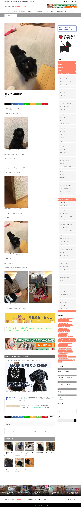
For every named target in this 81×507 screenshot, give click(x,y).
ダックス (60, 338)
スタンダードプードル (63, 336)
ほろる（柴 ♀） (62, 120)
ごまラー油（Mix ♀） (63, 235)
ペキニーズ (70, 346)
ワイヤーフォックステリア (63, 360)
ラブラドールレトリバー (63, 358)
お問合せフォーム (38, 407)
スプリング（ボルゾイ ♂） (64, 109)
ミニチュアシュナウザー (63, 353)
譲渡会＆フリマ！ (61, 67)
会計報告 (60, 70)
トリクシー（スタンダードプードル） (66, 258)
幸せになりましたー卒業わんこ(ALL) (65, 310)
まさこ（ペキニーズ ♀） (64, 128)
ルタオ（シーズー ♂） (63, 134)
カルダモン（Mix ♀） (63, 89)
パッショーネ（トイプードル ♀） (65, 100)
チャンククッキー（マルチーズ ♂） (66, 219)
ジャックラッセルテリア (63, 333)
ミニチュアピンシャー (63, 356)
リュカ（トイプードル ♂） (64, 210)
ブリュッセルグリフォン (63, 345)
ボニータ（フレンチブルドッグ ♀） (66, 255)
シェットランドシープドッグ (64, 330)
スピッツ (70, 336)
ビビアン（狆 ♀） (11, 15)
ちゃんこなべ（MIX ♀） (64, 252)
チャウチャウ (67, 338)
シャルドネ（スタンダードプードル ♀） (66, 216)
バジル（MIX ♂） (62, 114)
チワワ (60, 340)
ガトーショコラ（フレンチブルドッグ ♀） (67, 166)
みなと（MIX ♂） (62, 285)
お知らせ (60, 61)
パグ (60, 341)
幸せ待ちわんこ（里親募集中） (64, 73)
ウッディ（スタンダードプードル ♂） (66, 224)
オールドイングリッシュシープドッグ (65, 325)
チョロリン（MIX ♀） (63, 291)
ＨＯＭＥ (9, 11)
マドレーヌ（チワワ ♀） (64, 95)
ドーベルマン (73, 340)
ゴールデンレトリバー (63, 328)
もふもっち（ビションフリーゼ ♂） (66, 205)
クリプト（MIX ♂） (63, 131)
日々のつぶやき (61, 64)
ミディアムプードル (68, 351)
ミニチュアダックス (62, 355)
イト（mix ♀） (62, 75)
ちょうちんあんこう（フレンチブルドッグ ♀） (67, 138)
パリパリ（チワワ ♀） (63, 302)
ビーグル (60, 343)
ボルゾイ (68, 348)
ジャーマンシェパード (63, 335)
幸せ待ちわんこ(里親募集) (19, 11)
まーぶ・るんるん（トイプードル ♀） (66, 294)
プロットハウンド (62, 346)
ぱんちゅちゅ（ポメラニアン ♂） (65, 213)
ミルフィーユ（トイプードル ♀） (65, 160)
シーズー (67, 331)
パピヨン (64, 341)
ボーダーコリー (62, 350)
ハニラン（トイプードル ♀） (64, 241)
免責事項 (45, 499)
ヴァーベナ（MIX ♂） (63, 288)
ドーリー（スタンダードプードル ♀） (66, 244)
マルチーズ (61, 351)
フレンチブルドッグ (68, 343)
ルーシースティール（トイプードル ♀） (66, 103)
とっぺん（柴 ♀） (63, 146)
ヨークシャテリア (72, 356)
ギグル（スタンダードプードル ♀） (66, 238)
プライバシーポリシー (38, 499)
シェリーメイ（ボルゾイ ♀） (64, 180)
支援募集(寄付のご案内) (62, 11)
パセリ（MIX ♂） (62, 117)
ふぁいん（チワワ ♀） (64, 280)
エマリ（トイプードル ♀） (64, 308)
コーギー (67, 326)
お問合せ (71, 11)
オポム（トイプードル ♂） (64, 266)
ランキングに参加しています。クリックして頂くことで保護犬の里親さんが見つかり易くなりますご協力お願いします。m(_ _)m (33, 329)
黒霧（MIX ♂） (62, 174)
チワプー (73, 338)
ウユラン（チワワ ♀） (63, 152)
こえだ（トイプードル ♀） (64, 227)
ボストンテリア (62, 348)
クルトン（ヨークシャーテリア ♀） (66, 277)
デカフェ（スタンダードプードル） (66, 188)
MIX (17, 424)
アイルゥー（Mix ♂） (63, 283)
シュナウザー (61, 331)
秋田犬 (60, 361)
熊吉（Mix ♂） (62, 299)
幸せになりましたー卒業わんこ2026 (65, 199)
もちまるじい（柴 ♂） (63, 177)
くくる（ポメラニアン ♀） (64, 155)
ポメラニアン (69, 350)
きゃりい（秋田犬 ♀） (63, 297)
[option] (8, 490)
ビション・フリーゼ (72, 341)
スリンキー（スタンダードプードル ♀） (66, 230)
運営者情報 (30, 499)
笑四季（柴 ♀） (62, 98)
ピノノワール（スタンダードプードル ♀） (67, 249)
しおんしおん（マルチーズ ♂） (65, 163)
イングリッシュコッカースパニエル (65, 321)
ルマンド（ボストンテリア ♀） (65, 157)
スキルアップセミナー (49, 11)
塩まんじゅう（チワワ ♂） (64, 78)
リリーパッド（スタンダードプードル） (66, 260)
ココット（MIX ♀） (63, 305)
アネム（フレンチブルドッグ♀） (65, 196)
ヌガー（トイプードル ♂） (64, 84)
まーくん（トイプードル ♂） (64, 106)
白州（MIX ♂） (62, 171)
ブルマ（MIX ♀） (62, 92)
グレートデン (61, 326)
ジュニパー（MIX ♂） (63, 149)
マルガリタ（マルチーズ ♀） (64, 274)
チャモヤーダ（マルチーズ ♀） (65, 123)
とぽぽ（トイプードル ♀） (64, 141)
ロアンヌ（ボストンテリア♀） (65, 191)
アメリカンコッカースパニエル (68, 318)
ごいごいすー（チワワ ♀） (64, 263)
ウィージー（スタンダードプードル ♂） (66, 221)
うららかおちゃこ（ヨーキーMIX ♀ (66, 185)
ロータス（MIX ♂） (63, 202)
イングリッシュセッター (63, 323)
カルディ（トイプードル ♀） (64, 269)
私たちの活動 (39, 11)
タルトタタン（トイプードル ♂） (66, 81)
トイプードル (66, 340)
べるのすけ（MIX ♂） (63, 182)
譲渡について (30, 11)
